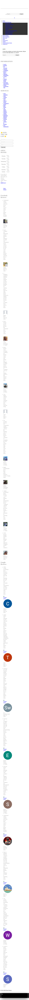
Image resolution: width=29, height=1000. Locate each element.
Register (16, 15)
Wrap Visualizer (6, 36)
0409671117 (3, 182)
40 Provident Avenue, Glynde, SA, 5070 (14, 11)
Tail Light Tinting (9, 27)
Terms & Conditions (5, 70)
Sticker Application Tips (5, 86)
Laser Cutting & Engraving (11, 30)
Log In (4, 64)
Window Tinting (8, 28)
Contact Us (5, 44)
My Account (5, 67)
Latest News (5, 40)
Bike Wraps (7, 25)
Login (12, 15)
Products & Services (7, 22)
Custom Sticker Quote (7, 42)
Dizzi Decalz (4, 189)
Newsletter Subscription (6, 83)
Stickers (7, 29)
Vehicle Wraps (8, 23)
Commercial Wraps (9, 24)
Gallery (4, 41)
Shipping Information (5, 75)
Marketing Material (9, 31)
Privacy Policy (5, 72)
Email (2, 144)
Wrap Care (5, 38)
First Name (3, 139)
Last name (3, 141)
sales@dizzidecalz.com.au (14, 10)
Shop (4, 39)
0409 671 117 (14, 12)
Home (4, 20)
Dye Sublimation (8, 34)
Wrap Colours (5, 35)
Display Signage (8, 33)
